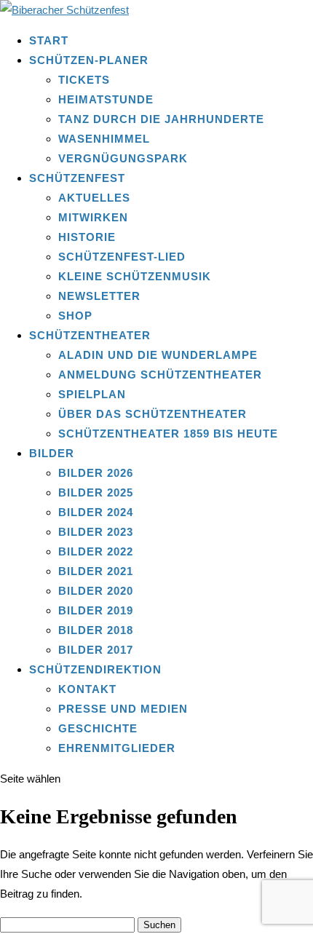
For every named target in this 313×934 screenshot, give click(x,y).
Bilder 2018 (95, 630)
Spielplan (92, 394)
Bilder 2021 (95, 571)
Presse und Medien (123, 709)
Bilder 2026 (95, 473)
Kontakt (87, 689)
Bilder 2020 (95, 591)
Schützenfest (77, 178)
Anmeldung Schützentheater (160, 374)
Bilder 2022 (95, 551)
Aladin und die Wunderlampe (158, 355)
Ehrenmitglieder (116, 748)
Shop (75, 315)
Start (48, 40)
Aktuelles (94, 197)
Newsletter (99, 296)
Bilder (51, 453)
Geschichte (98, 728)
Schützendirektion (95, 669)
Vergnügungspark (123, 158)
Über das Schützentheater (152, 414)
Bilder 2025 (95, 492)
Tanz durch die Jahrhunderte (161, 119)
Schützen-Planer (88, 60)
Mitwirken (93, 217)
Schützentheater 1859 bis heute (168, 433)
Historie (87, 237)
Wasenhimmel (104, 138)
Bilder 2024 (95, 512)
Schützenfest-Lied (122, 256)
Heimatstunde (106, 99)
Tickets (84, 80)
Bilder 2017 (95, 650)
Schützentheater (90, 335)
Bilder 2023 (95, 532)
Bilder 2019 (95, 610)
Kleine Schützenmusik (134, 276)
